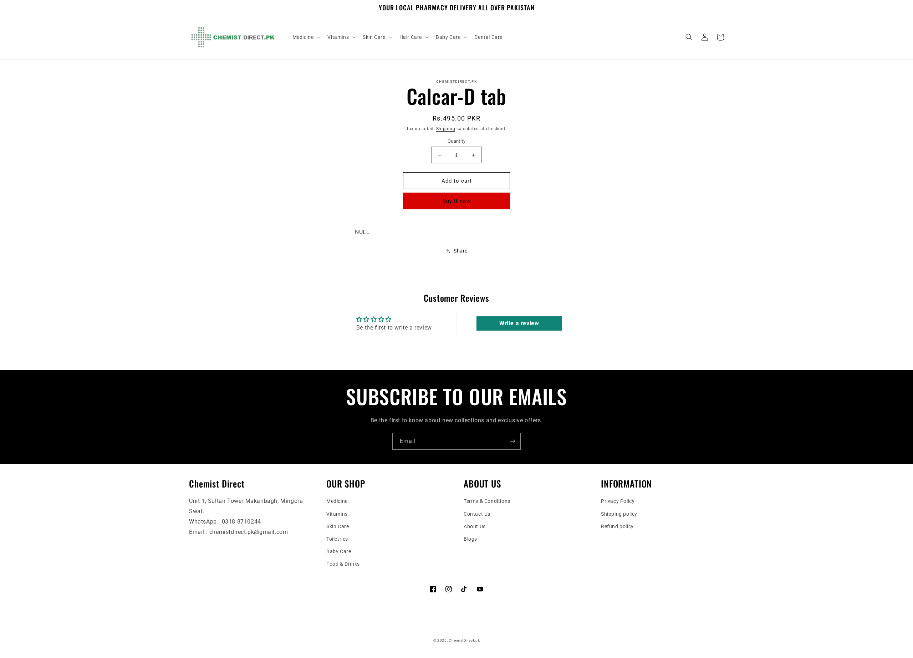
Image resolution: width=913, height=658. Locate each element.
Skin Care (337, 526)
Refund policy (617, 526)
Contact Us (477, 514)
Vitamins (337, 514)
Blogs (470, 539)
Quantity (456, 141)
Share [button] (461, 251)
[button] (305, 37)
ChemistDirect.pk (464, 640)
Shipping (445, 128)
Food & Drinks (343, 564)
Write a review (519, 323)
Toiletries (337, 539)
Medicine (337, 501)
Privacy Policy (617, 501)
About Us (475, 526)
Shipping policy (619, 514)
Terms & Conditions (487, 501)
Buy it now (457, 201)
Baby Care (338, 551)
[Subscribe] (512, 441)
